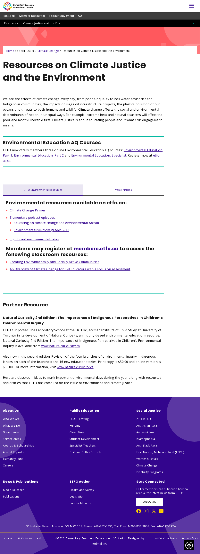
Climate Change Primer (27, 210)
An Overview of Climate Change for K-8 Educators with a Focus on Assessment (70, 269)
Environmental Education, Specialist (98, 155)
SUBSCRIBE (149, 501)
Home (10, 51)
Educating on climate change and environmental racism (56, 223)
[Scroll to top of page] (189, 545)
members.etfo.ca (96, 248)
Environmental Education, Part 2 (39, 155)
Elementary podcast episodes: (33, 217)
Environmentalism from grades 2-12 (41, 230)
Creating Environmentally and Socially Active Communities (54, 262)
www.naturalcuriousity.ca (60, 346)
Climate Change (48, 51)
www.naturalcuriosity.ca (75, 367)
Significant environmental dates (34, 239)
